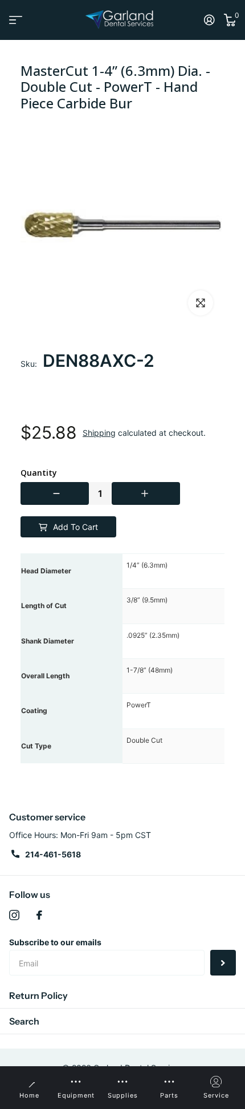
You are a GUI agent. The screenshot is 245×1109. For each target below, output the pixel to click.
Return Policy (38, 995)
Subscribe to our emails (55, 942)
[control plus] (146, 493)
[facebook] (39, 915)
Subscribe (223, 963)
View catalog (15, 20)
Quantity (39, 473)
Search (24, 1021)
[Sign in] (209, 20)
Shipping (99, 433)
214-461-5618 (53, 854)
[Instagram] (14, 915)
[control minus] (55, 493)
